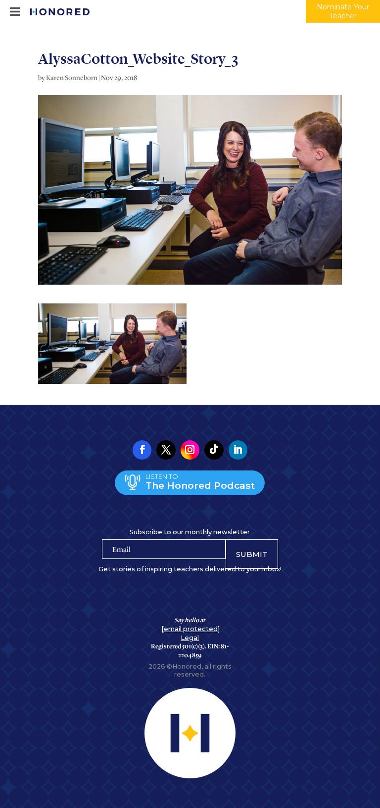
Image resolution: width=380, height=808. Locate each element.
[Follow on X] (165, 449)
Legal (190, 637)
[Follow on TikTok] (213, 449)
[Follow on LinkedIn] (238, 449)
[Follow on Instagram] (190, 449)
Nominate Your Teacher (343, 11)
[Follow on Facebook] (142, 449)
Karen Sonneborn (71, 78)
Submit (252, 554)
